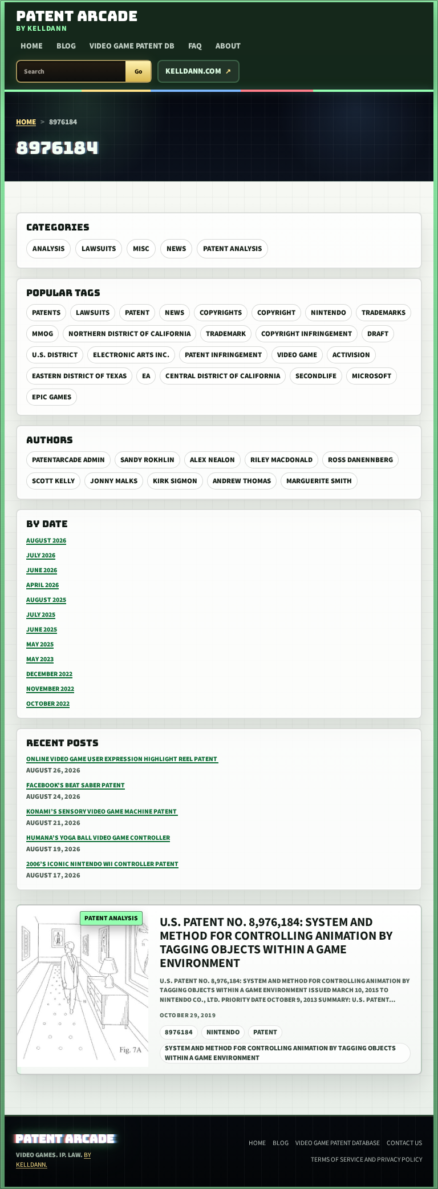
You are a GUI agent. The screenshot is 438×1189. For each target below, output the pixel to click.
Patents (46, 313)
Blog (66, 46)
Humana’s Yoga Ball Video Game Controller (98, 838)
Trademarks (383, 313)
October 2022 (48, 704)
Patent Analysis (232, 249)
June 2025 (41, 629)
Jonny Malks (113, 481)
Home (32, 46)
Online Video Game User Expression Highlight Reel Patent (122, 759)
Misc (141, 249)
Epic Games (51, 397)
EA (146, 376)
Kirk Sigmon (175, 481)
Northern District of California (129, 334)
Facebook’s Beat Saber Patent (75, 785)
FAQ (195, 46)
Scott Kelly (53, 481)
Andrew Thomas (242, 481)
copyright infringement (306, 334)
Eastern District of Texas (79, 376)
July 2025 (40, 615)
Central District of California (222, 376)
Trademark (226, 334)
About (228, 46)
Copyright (276, 313)
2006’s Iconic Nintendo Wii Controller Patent (102, 864)
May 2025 (40, 644)
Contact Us (404, 1143)
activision (351, 355)
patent (137, 313)
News (176, 249)
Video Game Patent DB (132, 46)
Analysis (48, 249)
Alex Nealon (212, 460)
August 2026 (46, 540)
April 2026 (42, 585)
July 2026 (40, 555)
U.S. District (55, 355)
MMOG (42, 334)
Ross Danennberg (360, 460)
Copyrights (221, 313)
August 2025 (46, 600)
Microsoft (371, 376)
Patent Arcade (65, 1138)
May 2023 (40, 659)
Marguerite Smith (319, 481)
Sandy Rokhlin (147, 460)
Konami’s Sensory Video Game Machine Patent (102, 811)
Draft (377, 334)
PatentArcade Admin (68, 460)
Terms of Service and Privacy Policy (366, 1159)
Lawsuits (99, 249)
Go (138, 71)
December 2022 (49, 674)
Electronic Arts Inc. (131, 355)
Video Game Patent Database (337, 1143)
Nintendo (328, 313)
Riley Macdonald (281, 460)
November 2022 (50, 689)
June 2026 (41, 570)
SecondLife (315, 376)
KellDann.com (193, 71)
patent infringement (223, 355)
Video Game (297, 355)
